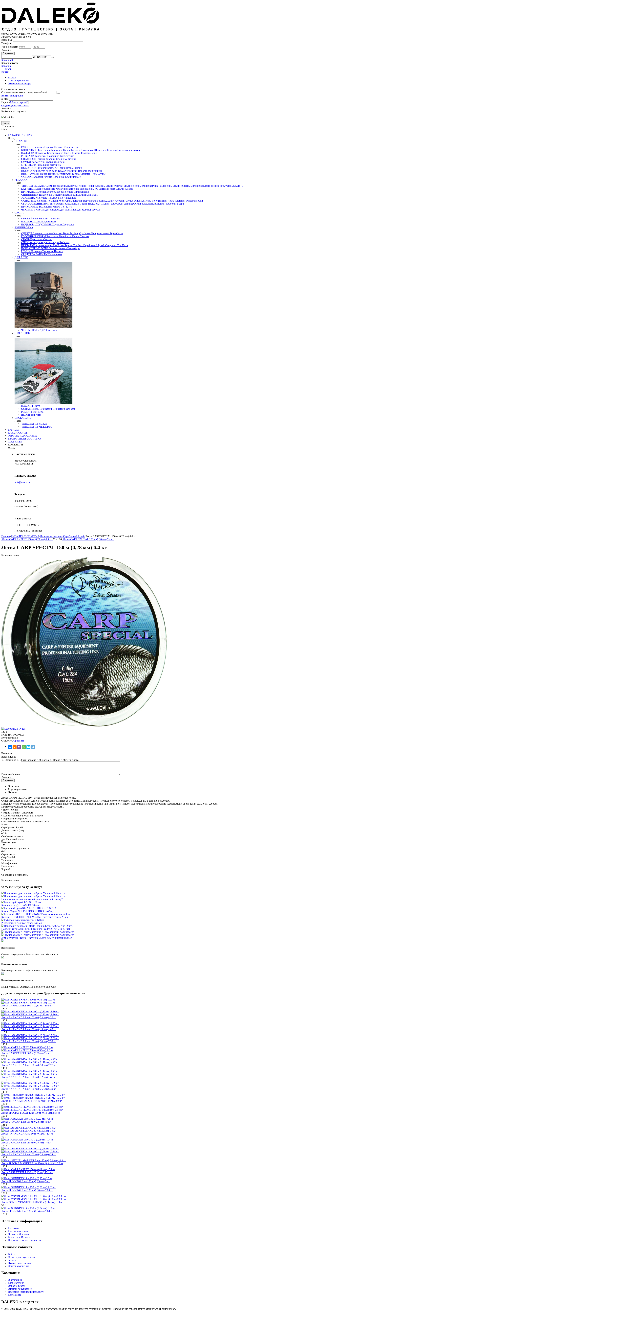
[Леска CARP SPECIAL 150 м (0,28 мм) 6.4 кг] (84, 725)
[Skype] (28, 747)
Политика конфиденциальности (26, 1291)
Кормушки (64, 200)
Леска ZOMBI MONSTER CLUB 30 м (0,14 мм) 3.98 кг (32, 1202)
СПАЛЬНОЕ (28, 159)
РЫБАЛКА (21, 179)
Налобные (58, 176)
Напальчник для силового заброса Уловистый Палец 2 (32, 899)
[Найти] (52, 57)
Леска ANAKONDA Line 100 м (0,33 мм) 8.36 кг (28, 1017)
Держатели (45, 408)
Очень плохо (71, 760)
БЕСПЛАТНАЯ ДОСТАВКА (24, 438)
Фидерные (69, 197)
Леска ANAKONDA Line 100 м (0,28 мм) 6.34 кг (28, 1154)
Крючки (41, 200)
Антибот (6, 50)
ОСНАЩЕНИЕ (30, 408)
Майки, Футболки (80, 233)
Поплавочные (55, 197)
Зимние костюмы (43, 233)
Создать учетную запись (15, 105)
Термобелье (116, 233)
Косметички (38, 162)
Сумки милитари (55, 162)
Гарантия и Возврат (19, 1237)
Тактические (66, 156)
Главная (5, 536)
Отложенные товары (19, 83)
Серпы (101, 173)
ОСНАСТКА (28, 200)
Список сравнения (18, 80)
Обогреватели (70, 147)
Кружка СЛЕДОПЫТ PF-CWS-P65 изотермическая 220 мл (34, 917)
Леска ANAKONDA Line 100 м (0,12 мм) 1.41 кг (28, 1077)
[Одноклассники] (15, 747)
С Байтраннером (105, 188)
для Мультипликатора (85, 194)
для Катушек (52, 209)
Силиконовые (81, 191)
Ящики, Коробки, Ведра (170, 203)
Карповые (41, 197)
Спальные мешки (65, 159)
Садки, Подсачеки (89, 203)
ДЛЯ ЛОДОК (22, 333)
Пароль (5, 102)
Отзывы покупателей (20, 1288)
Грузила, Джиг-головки (110, 200)
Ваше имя (6, 39)
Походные (40, 153)
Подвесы (56, 224)
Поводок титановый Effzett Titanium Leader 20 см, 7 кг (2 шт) (35, 928)
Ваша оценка (8, 756)
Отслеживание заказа (13, 92)
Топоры (76, 173)
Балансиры (165, 185)
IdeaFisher (58, 245)
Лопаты (85, 173)
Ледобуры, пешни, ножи (80, 185)
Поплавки (52, 200)
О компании (15, 1279)
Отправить (8, 53)
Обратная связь (16, 1285)
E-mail (4, 98)
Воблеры (51, 191)
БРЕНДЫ (13, 429)
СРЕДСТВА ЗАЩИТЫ (34, 254)
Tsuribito (77, 245)
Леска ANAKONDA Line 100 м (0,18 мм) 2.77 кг (28, 1065)
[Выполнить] (58, 93)
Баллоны (38, 147)
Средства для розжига (129, 150)
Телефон (6, 43)
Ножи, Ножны (48, 173)
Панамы (84, 236)
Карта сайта (14, 1294)
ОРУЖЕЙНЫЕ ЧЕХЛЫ (34, 218)
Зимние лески (131, 185)
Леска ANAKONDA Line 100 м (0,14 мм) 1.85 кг (28, 1029)
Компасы (52, 167)
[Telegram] (33, 747)
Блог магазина (16, 1282)
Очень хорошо (28, 760)
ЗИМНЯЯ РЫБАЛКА (34, 185)
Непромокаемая (100, 233)
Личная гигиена (57, 248)
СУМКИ (26, 162)
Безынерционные (45, 188)
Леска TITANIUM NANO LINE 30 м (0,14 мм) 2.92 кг (31, 1100)
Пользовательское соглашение (25, 1240)
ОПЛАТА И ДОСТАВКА (22, 435)
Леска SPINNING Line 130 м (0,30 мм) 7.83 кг (27, 1190)
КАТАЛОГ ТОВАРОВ (21, 135)
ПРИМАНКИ (29, 191)
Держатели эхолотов (64, 408)
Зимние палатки (56, 185)
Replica (68, 245)
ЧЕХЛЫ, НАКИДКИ (33, 330)
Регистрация (16, 95)
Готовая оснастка (134, 200)
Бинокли (41, 167)
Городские (40, 156)
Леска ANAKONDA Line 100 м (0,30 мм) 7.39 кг (28, 1041)
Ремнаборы (73, 248)
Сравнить (18, 740)
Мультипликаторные (67, 188)
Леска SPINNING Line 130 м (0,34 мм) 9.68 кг (27, 1211)
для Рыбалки (61, 242)
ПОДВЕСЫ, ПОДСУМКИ (36, 224)
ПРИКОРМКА (29, 206)
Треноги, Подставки (82, 150)
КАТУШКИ (28, 188)
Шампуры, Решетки (105, 150)
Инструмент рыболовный (64, 203)
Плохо (56, 760)
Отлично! (10, 760)
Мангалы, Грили (60, 150)
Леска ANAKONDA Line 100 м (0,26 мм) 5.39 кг (28, 1089)
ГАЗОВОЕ (27, 147)
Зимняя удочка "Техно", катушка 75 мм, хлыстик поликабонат (36, 937)
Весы (46, 203)
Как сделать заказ (18, 1231)
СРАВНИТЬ (15, 441)
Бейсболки (65, 236)
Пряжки (58, 251)
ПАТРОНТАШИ (30, 221)
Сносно (44, 760)
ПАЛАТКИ (27, 153)
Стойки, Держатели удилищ (116, 203)
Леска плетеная (176, 200)
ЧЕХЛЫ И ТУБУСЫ (33, 209)
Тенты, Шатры (71, 153)
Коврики (50, 159)
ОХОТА (19, 212)
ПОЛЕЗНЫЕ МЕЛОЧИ (34, 248)
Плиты (58, 147)
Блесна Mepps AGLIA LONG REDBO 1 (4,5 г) (27, 911)
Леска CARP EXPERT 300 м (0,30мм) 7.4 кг (26, 1053)
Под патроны (48, 221)
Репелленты (55, 254)
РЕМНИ (26, 251)
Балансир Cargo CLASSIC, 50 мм (20, 905)
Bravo (36, 405)
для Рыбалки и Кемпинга (46, 164)
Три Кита (66, 206)
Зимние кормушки (221, 185)
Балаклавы (52, 236)
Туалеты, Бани (88, 153)
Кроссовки (36, 239)
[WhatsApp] (24, 747)
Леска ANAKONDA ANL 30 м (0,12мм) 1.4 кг (27, 1133)
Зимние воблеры (200, 185)
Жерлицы (99, 185)
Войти (5, 95)
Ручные (47, 176)
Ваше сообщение (11, 774)
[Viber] (19, 747)
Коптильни (44, 150)
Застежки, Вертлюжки (84, 200)
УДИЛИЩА (28, 197)
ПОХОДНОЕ (28, 167)
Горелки (49, 147)
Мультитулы (64, 173)
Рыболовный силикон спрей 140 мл (21, 923)
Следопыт (111, 245)
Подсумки (68, 224)
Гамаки (40, 159)
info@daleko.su (23, 482)
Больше (237, 185)
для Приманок (68, 209)
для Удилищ (84, 209)
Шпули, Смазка (124, 188)
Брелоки (38, 176)
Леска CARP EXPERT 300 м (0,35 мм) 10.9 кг (27, 1005)
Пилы (93, 173)
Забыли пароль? (19, 102)
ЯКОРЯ (25, 414)
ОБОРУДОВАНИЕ (32, 203)
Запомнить (11, 126)
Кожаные (36, 251)
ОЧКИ (25, 242)
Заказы (12, 77)
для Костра (38, 170)
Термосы (62, 170)
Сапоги (47, 239)
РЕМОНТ (26, 411)
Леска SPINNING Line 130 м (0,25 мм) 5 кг (25, 1181)
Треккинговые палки (70, 167)
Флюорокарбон (194, 200)
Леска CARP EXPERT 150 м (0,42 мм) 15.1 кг (27, 1172)
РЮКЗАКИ (27, 156)
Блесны (41, 191)
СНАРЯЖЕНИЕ (24, 141)
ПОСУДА (26, 170)
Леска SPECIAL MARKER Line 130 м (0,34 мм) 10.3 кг (32, 1163)
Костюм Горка (61, 233)
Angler (48, 245)
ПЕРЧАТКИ (28, 245)
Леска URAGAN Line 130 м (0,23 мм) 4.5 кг (26, 1121)
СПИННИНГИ (29, 194)
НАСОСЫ (27, 405)
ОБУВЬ (25, 239)
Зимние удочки (114, 185)
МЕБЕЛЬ (26, 164)
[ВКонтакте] (10, 747)
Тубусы (95, 209)
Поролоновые (65, 191)
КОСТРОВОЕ (29, 150)
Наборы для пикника (89, 170)
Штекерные (45, 194)
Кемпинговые (54, 153)
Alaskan (39, 245)
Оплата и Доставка (18, 1234)
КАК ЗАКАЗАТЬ (18, 432)
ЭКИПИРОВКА (24, 227)
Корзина (6, 66)
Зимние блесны (181, 185)
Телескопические (62, 194)
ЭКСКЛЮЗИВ (23, 417)
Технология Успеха (49, 206)
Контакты (13, 1228)
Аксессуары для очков (41, 242)
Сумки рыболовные (144, 203)
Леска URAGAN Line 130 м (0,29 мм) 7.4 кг (26, 1142)
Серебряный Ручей (93, 245)
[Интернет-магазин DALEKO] (51, 30)
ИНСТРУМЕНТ (30, 173)
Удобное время (9, 46)
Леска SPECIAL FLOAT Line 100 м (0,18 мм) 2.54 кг (30, 1112)
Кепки (75, 236)
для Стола (51, 170)
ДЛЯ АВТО (21, 257)
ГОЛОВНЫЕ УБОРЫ (33, 236)
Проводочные (87, 188)
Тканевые (54, 218)
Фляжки (72, 170)
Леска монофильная (155, 200)
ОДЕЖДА (27, 233)
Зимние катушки (149, 185)
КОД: (4, 734)
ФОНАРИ (27, 176)
